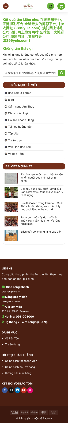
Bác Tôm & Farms (19, 93)
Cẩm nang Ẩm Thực (21, 106)
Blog (11, 99)
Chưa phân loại (18, 113)
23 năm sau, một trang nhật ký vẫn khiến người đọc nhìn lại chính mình (42, 177)
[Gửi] (61, 73)
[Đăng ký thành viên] (50, 6)
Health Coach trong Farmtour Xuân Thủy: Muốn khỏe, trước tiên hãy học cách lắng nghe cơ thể (42, 206)
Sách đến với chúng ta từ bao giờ (41, 231)
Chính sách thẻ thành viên (21, 360)
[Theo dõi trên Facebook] (5, 390)
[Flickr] (30, 390)
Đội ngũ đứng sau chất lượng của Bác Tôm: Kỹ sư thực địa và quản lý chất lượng (42, 192)
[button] (6, 6)
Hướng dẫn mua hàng (18, 373)
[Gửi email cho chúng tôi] (11, 390)
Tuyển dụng (15, 140)
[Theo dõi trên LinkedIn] (17, 390)
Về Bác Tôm (16, 153)
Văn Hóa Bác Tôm (20, 147)
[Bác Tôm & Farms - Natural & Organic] (28, 6)
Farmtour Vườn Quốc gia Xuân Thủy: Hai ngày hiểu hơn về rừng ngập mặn (41, 220)
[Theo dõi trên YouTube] (24, 390)
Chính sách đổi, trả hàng (20, 367)
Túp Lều (13, 133)
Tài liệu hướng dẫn (20, 126)
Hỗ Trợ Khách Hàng (21, 120)
